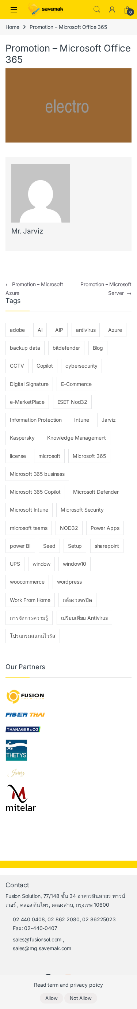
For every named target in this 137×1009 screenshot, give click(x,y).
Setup (75, 546)
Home (12, 27)
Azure (115, 330)
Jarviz (109, 420)
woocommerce (27, 582)
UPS (15, 564)
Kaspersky (22, 438)
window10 (74, 564)
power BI (20, 546)
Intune (81, 420)
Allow (51, 998)
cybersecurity (81, 366)
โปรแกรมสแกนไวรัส (33, 636)
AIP (59, 330)
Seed (49, 546)
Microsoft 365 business (37, 474)
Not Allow (81, 998)
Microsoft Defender (95, 492)
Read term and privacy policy (68, 985)
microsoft (49, 456)
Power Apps (105, 528)
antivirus (86, 330)
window (41, 564)
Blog (98, 348)
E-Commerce (76, 384)
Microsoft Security (82, 510)
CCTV (17, 366)
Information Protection (36, 420)
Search (97, 9)
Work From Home (30, 600)
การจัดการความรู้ (29, 618)
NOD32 (69, 528)
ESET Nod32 (72, 402)
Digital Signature (29, 384)
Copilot (45, 366)
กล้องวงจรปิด (77, 600)
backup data (25, 348)
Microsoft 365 (89, 456)
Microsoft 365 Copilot (35, 492)
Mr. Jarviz (27, 231)
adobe (17, 330)
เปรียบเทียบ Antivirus (84, 618)
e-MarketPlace (27, 402)
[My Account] (112, 9)
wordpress (69, 582)
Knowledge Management (76, 438)
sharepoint (107, 546)
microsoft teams (28, 528)
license (18, 456)
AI (40, 330)
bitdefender (66, 348)
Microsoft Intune (29, 510)
